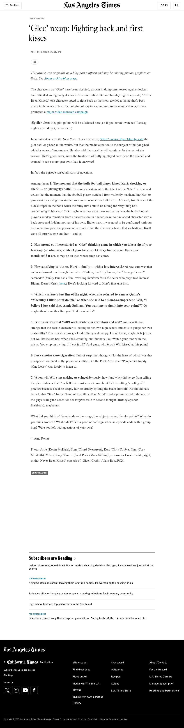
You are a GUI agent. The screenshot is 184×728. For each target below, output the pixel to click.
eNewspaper (80, 662)
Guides (115, 683)
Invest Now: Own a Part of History (88, 700)
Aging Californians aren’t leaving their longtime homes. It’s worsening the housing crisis (81, 583)
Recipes (115, 676)
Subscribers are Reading (50, 558)
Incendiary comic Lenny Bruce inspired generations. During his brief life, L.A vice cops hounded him (87, 618)
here (62, 283)
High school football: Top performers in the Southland (60, 604)
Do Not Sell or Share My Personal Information (107, 719)
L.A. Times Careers (160, 676)
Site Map (8, 675)
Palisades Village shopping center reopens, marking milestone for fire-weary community (81, 593)
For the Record (158, 669)
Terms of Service (44, 719)
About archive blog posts (60, 78)
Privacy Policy (59, 719)
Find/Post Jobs (81, 669)
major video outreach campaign (67, 111)
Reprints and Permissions (164, 691)
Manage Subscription (161, 683)
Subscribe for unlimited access (19, 670)
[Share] (34, 62)
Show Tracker (37, 19)
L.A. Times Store (121, 691)
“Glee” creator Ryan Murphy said (121, 139)
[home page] (92, 4)
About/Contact (158, 662)
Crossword (117, 662)
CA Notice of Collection (76, 719)
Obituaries (117, 669)
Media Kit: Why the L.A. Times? (86, 686)
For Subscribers (37, 579)
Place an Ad (80, 676)
